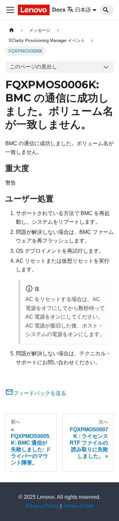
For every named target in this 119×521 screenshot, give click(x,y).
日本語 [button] (83, 10)
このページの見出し (33, 66)
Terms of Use (78, 506)
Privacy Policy (42, 506)
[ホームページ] (11, 30)
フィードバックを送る (39, 393)
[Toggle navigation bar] (10, 10)
